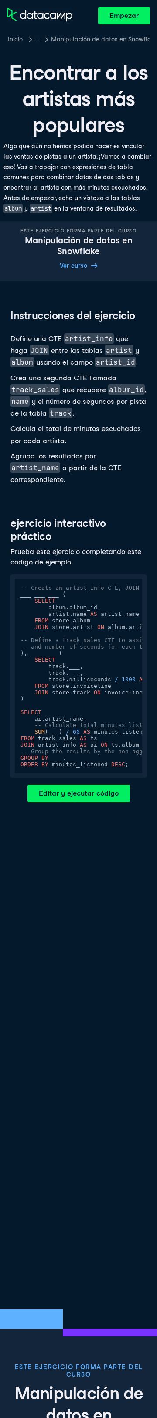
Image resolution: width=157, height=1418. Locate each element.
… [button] (37, 39)
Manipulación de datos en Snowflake (100, 39)
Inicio (15, 39)
